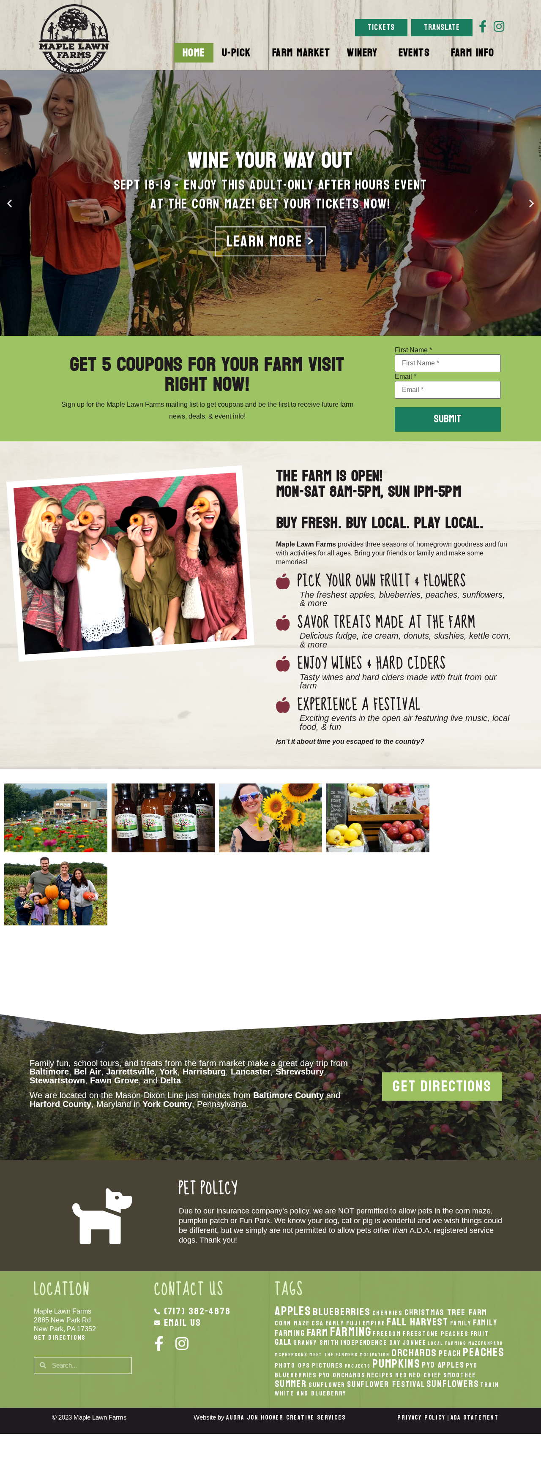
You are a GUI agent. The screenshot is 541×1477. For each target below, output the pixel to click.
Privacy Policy (421, 1417)
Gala (283, 1342)
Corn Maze (292, 1323)
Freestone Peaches (436, 1334)
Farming (351, 1332)
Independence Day (371, 1343)
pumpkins (396, 1363)
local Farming (447, 1343)
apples (293, 1311)
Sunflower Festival (386, 1384)
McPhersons (291, 1355)
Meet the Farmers (333, 1355)
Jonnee (414, 1343)
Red (401, 1375)
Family (460, 1323)
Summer (291, 1384)
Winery (362, 53)
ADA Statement (475, 1417)
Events (414, 53)
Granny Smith (316, 1343)
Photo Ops (292, 1365)
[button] (9, 203)
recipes (380, 1375)
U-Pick (236, 53)
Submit (448, 419)
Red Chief (425, 1375)
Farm (317, 1332)
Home (194, 53)
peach (450, 1353)
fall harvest (417, 1322)
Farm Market (301, 53)
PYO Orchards (342, 1375)
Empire (374, 1323)
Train (489, 1385)
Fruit (479, 1334)
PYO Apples (443, 1364)
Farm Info (473, 53)
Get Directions (60, 1337)
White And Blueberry (310, 1393)
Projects (358, 1366)
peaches (484, 1352)
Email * (405, 376)
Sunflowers (452, 1384)
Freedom (387, 1334)
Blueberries (342, 1312)
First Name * (413, 350)
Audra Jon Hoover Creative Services (285, 1417)
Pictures (327, 1365)
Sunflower (327, 1385)
